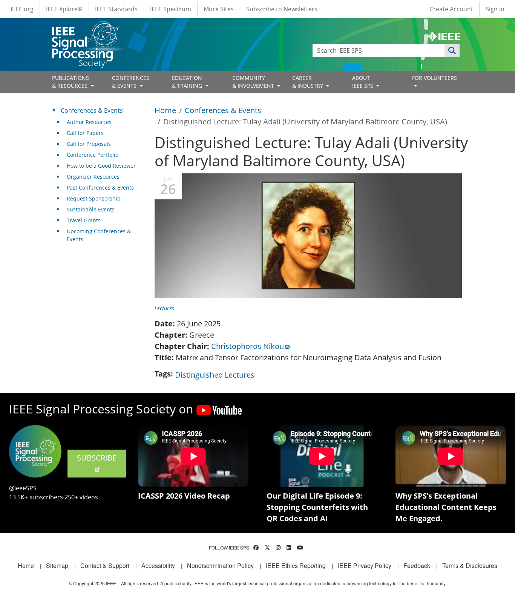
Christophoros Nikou (247, 346)
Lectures (164, 308)
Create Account (451, 9)
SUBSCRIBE (96, 458)
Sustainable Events (91, 209)
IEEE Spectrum (170, 9)
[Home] (86, 28)
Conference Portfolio (92, 154)
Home (165, 110)
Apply (452, 50)
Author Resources (89, 121)
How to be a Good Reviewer (101, 165)
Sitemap (57, 565)
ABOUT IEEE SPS (363, 81)
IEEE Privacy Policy (364, 565)
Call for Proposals (89, 143)
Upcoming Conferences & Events (99, 235)
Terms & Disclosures (469, 565)
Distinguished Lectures (214, 375)
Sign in (495, 9)
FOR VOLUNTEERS (434, 77)
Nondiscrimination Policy (220, 565)
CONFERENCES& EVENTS (130, 81)
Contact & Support (104, 565)
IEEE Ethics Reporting (296, 565)
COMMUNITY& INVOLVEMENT (254, 81)
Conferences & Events (223, 110)
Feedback (416, 565)
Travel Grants (84, 220)
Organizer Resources (93, 176)
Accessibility (158, 565)
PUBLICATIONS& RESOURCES (70, 81)
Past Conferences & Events (100, 187)
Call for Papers (85, 132)
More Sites (219, 9)
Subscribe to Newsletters (281, 9)
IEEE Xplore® (64, 9)
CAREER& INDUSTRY (308, 81)
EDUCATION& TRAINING (188, 81)
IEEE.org (22, 9)
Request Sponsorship (94, 198)
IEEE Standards (116, 9)
